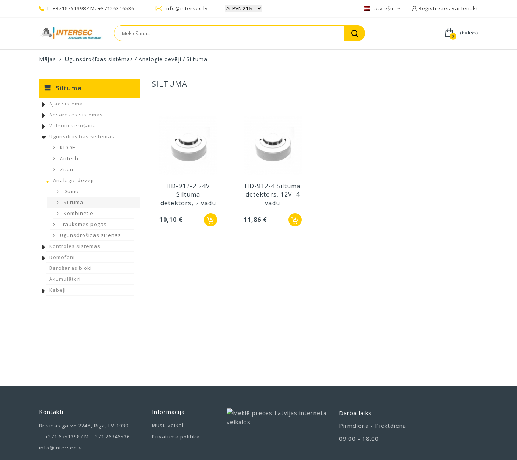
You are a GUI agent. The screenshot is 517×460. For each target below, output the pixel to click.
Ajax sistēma (66, 103)
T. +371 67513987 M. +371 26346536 (84, 436)
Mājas (47, 59)
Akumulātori (65, 279)
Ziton (65, 169)
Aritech (68, 158)
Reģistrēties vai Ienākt (447, 8)
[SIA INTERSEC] (71, 33)
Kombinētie (77, 213)
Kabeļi (57, 290)
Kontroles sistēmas (74, 246)
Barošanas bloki (70, 268)
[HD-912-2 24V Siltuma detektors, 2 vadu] (188, 146)
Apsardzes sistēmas (76, 114)
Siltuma (72, 202)
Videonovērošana (72, 125)
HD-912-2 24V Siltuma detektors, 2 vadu (188, 194)
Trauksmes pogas (82, 224)
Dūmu (70, 191)
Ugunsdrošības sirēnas (89, 235)
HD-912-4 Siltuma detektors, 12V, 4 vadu (272, 194)
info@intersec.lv (186, 8)
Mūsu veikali (168, 425)
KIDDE (66, 147)
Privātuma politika (176, 436)
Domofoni (62, 257)
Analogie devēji (73, 180)
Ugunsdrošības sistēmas (81, 136)
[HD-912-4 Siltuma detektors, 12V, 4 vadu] (273, 146)
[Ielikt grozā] (210, 219)
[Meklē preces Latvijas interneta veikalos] (277, 425)
